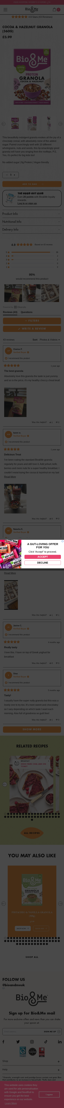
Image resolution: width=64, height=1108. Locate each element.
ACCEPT (43, 556)
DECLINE (42, 562)
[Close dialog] (62, 541)
